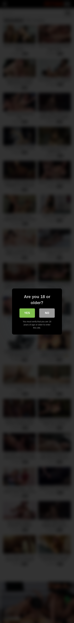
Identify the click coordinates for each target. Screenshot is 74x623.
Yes (27, 313)
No (47, 313)
